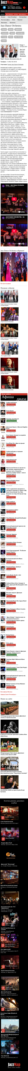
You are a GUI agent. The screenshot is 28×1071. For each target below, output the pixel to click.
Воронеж (20, 19)
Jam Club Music (10, 406)
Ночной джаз (10, 626)
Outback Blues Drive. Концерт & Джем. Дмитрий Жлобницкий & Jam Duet (16, 585)
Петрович (8, 570)
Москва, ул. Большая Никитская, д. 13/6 (7, 910)
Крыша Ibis (9, 499)
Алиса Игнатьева (11, 459)
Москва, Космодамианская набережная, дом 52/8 (8, 1038)
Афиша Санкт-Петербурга (8, 694)
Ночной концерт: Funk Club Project (16, 667)
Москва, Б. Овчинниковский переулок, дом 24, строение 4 (9, 994)
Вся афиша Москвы (6, 691)
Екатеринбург (23, 17)
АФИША (2, 14)
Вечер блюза (10, 635)
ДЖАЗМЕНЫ (22, 14)
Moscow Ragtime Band (12, 480)
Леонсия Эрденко (11, 534)
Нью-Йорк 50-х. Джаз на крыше (15, 443)
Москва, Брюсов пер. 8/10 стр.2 (9, 823)
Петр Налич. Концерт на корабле (16, 435)
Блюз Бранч (10, 410)
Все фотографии (6, 283)
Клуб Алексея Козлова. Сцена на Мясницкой (23, 53)
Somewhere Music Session (14, 542)
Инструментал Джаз (12, 509)
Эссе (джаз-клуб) (8, 353)
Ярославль (4, 22)
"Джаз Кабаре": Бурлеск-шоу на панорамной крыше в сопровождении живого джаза (15, 619)
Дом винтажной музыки (12, 578)
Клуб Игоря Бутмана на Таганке (14, 546)
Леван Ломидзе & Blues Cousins (15, 609)
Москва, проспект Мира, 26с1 (9, 844)
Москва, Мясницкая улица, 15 (13, 59)
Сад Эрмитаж (5, 1055)
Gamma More (9, 456)
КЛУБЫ (16, 14)
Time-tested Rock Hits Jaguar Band (16, 601)
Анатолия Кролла (5, 108)
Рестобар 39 (9, 604)
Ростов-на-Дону (5, 19)
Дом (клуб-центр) (6, 992)
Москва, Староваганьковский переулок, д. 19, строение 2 (9, 1017)
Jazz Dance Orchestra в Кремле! (12, 251)
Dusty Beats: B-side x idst (13, 575)
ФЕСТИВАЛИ (9, 14)
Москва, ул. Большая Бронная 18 (9, 888)
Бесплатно (12, 22)
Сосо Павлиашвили (6, 111)
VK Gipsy (8, 478)
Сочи (13, 19)
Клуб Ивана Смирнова (12, 537)
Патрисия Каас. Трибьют (13, 566)
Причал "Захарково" (11, 438)
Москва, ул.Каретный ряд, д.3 (9, 1057)
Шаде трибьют (10, 501)
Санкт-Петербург (12, 17)
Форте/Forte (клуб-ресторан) (9, 885)
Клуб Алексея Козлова (8, 319)
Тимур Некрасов (11, 179)
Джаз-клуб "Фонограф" (8, 864)
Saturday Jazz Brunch (12, 419)
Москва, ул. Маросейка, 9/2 (8, 972)
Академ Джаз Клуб (11, 505)
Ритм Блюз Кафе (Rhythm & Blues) (15, 564)
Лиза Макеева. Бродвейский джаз (16, 518)
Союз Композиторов (7, 821)
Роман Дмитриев (5, 176)
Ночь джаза (9, 643)
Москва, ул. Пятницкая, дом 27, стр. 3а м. (9, 951)
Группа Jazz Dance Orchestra (15, 64)
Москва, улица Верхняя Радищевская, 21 (7, 932)
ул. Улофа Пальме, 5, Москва (9, 866)
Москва (15, 2)
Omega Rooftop (10, 447)
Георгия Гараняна (11, 106)
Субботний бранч (11, 402)
